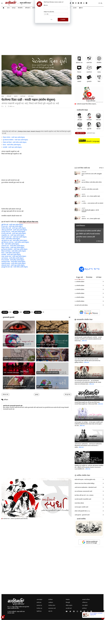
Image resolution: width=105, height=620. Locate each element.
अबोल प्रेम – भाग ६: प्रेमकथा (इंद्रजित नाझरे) (91, 218)
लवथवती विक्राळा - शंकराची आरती (85, 399)
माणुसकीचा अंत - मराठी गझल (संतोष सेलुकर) (12, 235)
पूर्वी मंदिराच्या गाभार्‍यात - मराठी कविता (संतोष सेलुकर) (15, 242)
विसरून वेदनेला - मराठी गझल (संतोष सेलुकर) (14, 137)
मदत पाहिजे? (85, 605)
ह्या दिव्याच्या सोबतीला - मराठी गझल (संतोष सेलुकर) (15, 140)
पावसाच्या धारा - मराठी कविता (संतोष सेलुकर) (12, 245)
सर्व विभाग (84, 608)
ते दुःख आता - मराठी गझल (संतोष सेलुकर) (12, 226)
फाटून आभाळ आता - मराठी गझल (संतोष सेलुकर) (13, 256)
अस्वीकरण (50, 602)
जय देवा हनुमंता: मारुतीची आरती (84, 418)
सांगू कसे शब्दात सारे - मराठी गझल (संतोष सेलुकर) (14, 237)
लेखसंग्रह (68, 599)
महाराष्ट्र (13, 7)
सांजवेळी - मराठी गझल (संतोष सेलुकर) (12, 147)
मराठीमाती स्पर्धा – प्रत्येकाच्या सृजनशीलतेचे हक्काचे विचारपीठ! (15, 518)
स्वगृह (2, 96)
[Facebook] (73, 3)
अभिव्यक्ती (27, 7)
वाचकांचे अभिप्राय (86, 599)
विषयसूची (68, 602)
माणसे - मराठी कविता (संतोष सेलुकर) (10, 238)
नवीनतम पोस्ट (5, 394)
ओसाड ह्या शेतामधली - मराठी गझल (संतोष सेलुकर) (14, 230)
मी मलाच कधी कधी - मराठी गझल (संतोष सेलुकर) (13, 233)
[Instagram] (75, 3)
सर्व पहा (101, 167)
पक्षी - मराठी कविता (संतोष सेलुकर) (10, 244)
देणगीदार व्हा (39, 608)
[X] (70, 3)
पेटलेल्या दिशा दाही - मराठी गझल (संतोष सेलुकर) (13, 228)
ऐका (75, 7)
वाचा (81, 7)
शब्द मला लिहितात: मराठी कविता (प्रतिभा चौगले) (92, 182)
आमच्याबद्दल (39, 599)
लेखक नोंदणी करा (80, 133)
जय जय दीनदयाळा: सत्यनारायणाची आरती (87, 377)
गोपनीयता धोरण (51, 605)
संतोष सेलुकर (31, 96)
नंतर (51, 19)
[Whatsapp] (83, 3)
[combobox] (47, 14)
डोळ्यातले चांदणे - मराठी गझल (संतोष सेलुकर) (13, 265)
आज (8, 7)
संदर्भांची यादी (69, 608)
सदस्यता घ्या (39, 605)
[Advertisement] (52, 43)
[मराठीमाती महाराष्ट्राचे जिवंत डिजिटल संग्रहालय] (89, 94)
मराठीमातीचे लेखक (90, 133)
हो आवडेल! (63, 19)
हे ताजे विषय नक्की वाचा (83, 168)
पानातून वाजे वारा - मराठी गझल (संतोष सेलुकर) (13, 231)
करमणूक (34, 7)
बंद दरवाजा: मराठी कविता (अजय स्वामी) (90, 189)
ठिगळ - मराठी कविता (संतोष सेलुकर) (12, 144)
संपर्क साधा (39, 602)
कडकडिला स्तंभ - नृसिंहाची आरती (85, 462)
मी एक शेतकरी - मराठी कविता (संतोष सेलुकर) (12, 260)
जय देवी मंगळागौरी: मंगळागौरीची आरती (86, 334)
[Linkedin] (81, 3)
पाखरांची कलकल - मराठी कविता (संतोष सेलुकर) (13, 263)
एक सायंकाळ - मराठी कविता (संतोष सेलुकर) (12, 258)
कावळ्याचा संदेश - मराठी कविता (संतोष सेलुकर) (13, 261)
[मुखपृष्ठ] (3, 8)
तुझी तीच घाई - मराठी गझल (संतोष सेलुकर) (12, 224)
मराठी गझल (22, 96)
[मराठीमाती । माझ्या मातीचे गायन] (22, 5)
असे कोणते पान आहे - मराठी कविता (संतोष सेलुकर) (14, 240)
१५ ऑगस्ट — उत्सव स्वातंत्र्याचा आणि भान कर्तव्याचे (92, 203)
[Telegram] (86, 3)
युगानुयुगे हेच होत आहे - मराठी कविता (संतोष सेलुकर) (14, 267)
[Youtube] (66, 611)
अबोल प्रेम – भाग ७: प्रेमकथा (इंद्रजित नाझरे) (91, 196)
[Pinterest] (78, 3)
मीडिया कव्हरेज (69, 605)
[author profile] (5, 106)
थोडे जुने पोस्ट (67, 394)
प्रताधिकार (50, 599)
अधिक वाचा (84, 340)
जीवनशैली (20, 7)
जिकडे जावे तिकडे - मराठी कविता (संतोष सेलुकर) (14, 142)
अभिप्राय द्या (84, 602)
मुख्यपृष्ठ (36, 394)
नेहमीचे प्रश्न (39, 611)
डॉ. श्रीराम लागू (99, 241)
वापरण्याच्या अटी (52, 608)
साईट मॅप (50, 611)
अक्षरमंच (16, 96)
